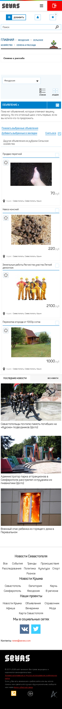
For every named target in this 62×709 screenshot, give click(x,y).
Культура (44, 568)
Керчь (53, 586)
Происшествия (50, 563)
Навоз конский (11, 209)
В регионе (52, 591)
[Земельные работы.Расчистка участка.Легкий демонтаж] (31, 287)
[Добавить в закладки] (6, 162)
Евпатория (35, 586)
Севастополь (13, 586)
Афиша (10, 608)
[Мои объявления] (38, 17)
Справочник (52, 603)
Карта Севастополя (31, 613)
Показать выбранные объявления (20, 128)
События (17, 563)
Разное (31, 573)
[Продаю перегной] (31, 174)
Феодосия (33, 591)
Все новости (53, 378)
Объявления (33, 603)
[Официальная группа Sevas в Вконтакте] (24, 629)
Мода (52, 608)
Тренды (31, 563)
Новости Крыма (12, 603)
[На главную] (10, 6)
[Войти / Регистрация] (54, 6)
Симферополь (12, 591)
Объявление (9, 105)
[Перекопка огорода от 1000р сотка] (31, 342)
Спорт (56, 568)
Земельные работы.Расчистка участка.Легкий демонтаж (27, 266)
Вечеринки (32, 608)
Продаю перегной (12, 154)
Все (5, 563)
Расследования (11, 568)
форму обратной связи (23, 687)
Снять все (50, 133)
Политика (30, 568)
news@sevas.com (21, 641)
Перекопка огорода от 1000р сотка (21, 322)
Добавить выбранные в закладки (19, 133)
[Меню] (23, 6)
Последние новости (15, 378)
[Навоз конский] (31, 230)
